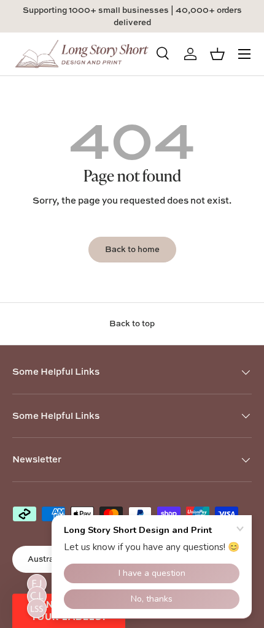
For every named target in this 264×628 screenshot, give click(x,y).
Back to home (132, 249)
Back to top (132, 323)
